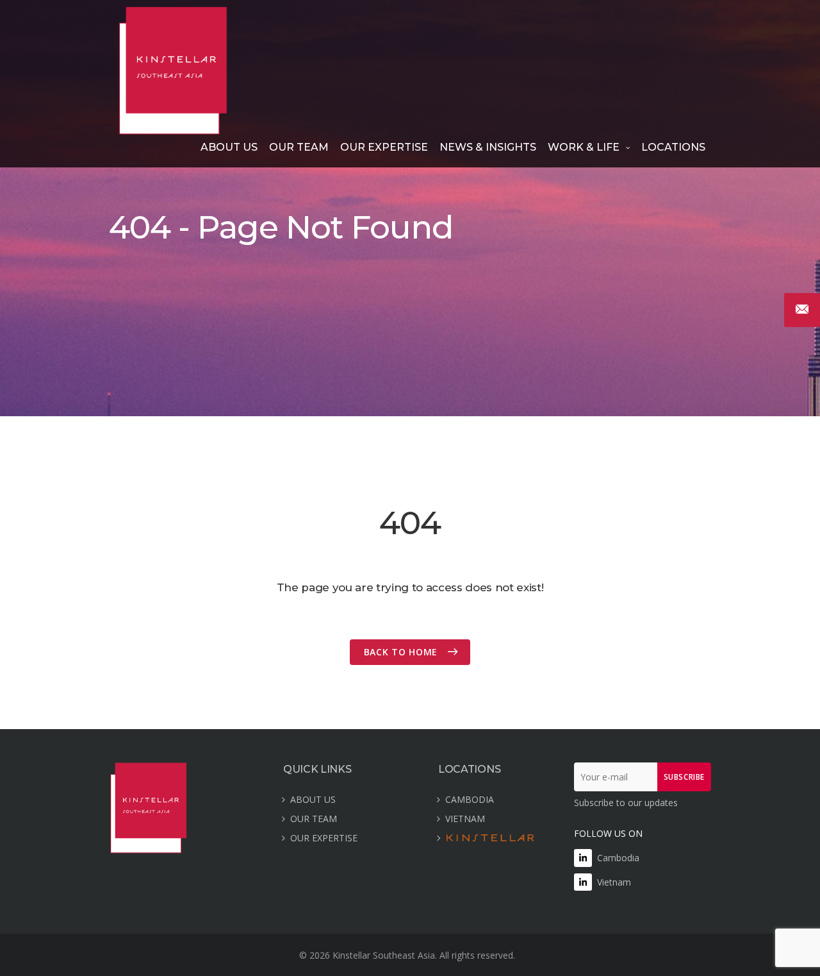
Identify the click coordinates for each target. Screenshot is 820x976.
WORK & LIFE (583, 147)
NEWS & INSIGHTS (487, 147)
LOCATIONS (673, 147)
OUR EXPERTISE (384, 147)
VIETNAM (465, 818)
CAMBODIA (469, 799)
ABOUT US (229, 147)
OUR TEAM (299, 147)
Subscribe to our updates (626, 802)
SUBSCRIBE (684, 776)
